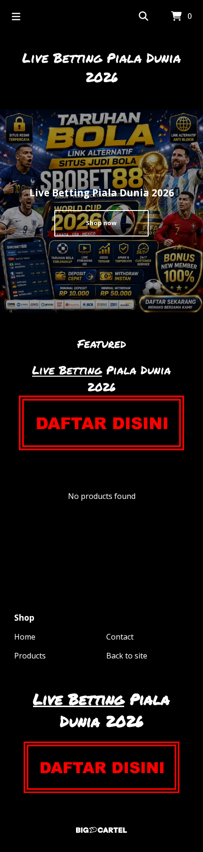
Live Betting (67, 370)
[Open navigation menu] (16, 16)
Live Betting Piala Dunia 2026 (101, 67)
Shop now (101, 223)
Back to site (126, 655)
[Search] (143, 16)
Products (30, 655)
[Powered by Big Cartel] (101, 830)
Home (24, 637)
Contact (120, 637)
